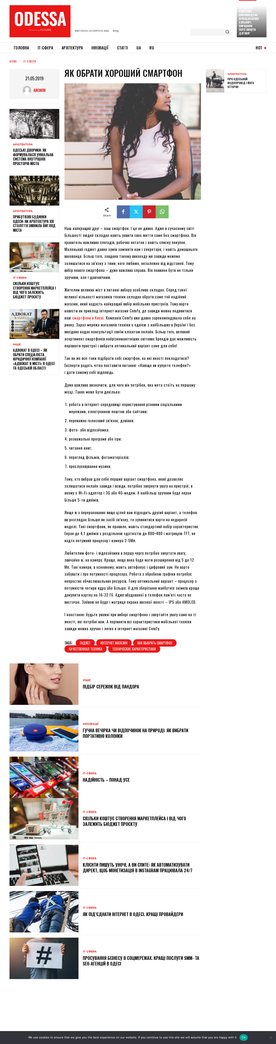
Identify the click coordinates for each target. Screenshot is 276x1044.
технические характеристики (134, 649)
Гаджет (85, 643)
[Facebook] (123, 211)
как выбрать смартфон (154, 643)
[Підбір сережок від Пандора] (43, 684)
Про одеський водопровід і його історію (240, 83)
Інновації (90, 724)
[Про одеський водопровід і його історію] (215, 81)
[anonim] (28, 90)
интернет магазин (113, 643)
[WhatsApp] (162, 211)
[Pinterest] (149, 211)
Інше (17, 344)
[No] (270, 1037)
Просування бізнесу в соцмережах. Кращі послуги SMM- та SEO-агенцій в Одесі (141, 961)
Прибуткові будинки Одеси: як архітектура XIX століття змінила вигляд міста (34, 223)
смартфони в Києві (88, 318)
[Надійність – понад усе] (43, 777)
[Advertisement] (238, 127)
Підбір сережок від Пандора (111, 686)
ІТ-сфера (29, 61)
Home (13, 61)
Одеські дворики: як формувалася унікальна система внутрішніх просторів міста (33, 157)
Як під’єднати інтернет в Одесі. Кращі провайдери (133, 914)
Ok (244, 1037)
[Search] (227, 32)
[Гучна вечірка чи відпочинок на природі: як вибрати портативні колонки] (43, 730)
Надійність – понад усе (106, 779)
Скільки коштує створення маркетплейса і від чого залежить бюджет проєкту (34, 290)
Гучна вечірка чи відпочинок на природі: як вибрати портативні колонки (135, 733)
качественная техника (85, 649)
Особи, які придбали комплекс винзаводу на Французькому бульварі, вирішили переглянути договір (249, 18)
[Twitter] (136, 211)
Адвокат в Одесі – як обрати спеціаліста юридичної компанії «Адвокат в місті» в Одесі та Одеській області (34, 359)
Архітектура (23, 144)
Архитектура (237, 74)
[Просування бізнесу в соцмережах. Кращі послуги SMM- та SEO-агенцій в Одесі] (43, 958)
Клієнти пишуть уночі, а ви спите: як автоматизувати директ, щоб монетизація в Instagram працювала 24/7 (137, 867)
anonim (39, 90)
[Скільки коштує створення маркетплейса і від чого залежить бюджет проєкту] (34, 257)
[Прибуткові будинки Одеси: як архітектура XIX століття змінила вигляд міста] (34, 191)
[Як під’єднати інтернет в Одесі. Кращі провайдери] (43, 911)
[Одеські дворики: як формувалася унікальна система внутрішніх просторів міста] (34, 124)
